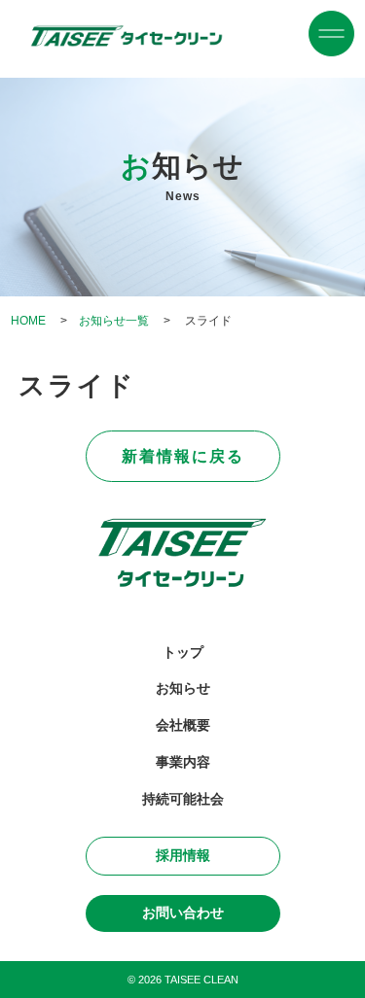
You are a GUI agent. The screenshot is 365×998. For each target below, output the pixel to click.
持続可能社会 (183, 799)
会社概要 (183, 725)
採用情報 (183, 855)
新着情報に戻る (183, 456)
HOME (28, 320)
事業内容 (183, 762)
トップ (183, 652)
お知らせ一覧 (114, 320)
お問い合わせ (183, 913)
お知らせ (183, 688)
